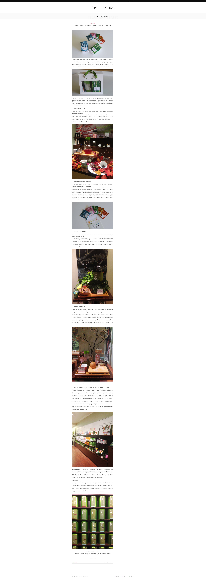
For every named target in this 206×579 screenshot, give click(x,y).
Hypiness (75, 562)
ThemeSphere (85, 576)
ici (97, 551)
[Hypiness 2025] (103, 8)
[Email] (111, 562)
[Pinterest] (110, 562)
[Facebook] (107, 562)
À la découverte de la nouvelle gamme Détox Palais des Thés (92, 26)
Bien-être (93, 23)
